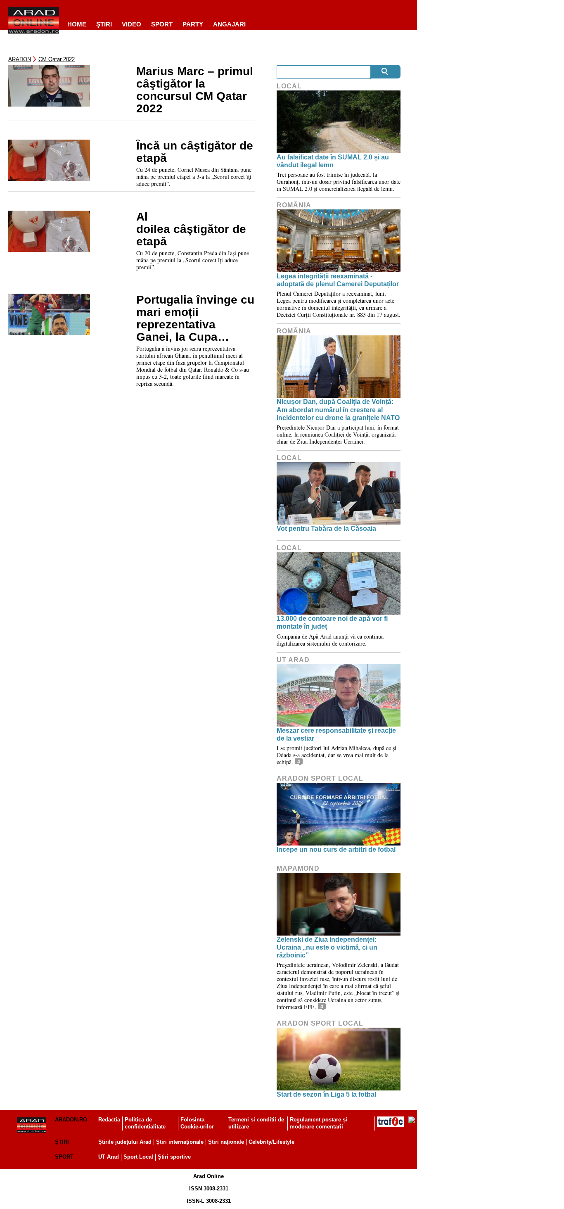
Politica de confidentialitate (145, 1123)
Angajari (229, 24)
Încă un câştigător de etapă (194, 152)
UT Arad (293, 659)
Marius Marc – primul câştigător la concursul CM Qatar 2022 (194, 90)
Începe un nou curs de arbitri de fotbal (336, 849)
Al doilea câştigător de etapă (191, 229)
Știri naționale (226, 1142)
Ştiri (104, 24)
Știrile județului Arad (125, 1142)
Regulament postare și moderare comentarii (318, 1123)
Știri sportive (174, 1157)
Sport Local (138, 1157)
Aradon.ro (71, 1119)
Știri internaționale (180, 1142)
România (294, 205)
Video (131, 24)
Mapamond (298, 868)
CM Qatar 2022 (56, 59)
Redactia (109, 1119)
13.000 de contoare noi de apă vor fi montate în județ (332, 622)
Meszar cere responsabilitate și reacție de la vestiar (336, 734)
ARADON (19, 59)
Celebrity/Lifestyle (271, 1142)
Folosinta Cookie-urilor (197, 1123)
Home (76, 24)
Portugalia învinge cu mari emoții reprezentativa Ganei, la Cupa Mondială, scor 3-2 (195, 318)
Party (192, 24)
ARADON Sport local (320, 778)
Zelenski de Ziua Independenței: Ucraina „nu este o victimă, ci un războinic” (327, 947)
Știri (62, 1142)
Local (289, 86)
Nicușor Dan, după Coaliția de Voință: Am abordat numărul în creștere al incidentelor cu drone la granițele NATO (338, 409)
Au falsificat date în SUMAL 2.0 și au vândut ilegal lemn (333, 161)
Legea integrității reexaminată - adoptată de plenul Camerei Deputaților (338, 280)
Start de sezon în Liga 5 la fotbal (326, 1094)
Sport (162, 24)
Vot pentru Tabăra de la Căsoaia (326, 528)
